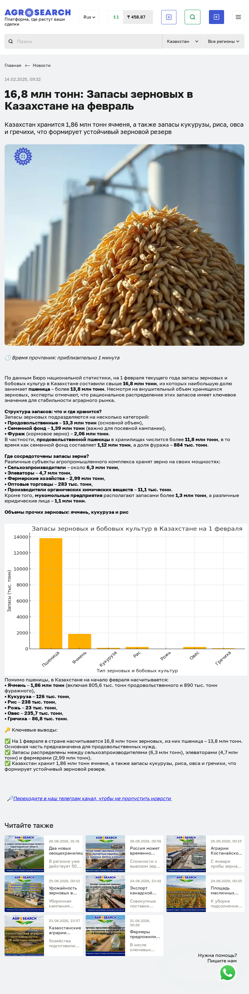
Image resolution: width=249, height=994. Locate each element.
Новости (41, 65)
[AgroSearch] (38, 11)
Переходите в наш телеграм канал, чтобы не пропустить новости (92, 798)
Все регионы (221, 41)
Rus (87, 16)
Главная (13, 65)
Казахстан (178, 41)
